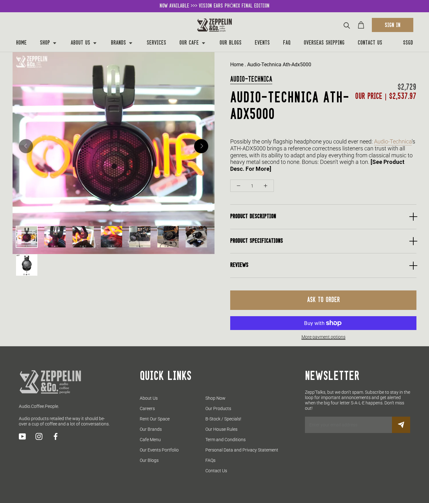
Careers (147, 408)
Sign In (392, 25)
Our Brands (151, 429)
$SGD (408, 43)
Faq (287, 43)
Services (156, 43)
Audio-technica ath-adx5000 (279, 65)
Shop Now (215, 398)
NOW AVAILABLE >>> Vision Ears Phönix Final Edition (214, 5)
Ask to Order (323, 300)
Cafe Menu (150, 439)
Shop (46, 43)
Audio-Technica (251, 79)
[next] (201, 146)
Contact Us (370, 43)
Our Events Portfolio (159, 449)
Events (262, 43)
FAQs (210, 460)
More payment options (323, 336)
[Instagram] (38, 436)
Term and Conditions (225, 439)
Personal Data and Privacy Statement (241, 449)
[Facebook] (55, 436)
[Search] (347, 25)
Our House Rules (221, 429)
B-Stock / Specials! (223, 418)
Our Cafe (190, 43)
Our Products (218, 408)
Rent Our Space (155, 418)
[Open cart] (361, 25)
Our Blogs (231, 43)
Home (21, 43)
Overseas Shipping (324, 43)
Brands (119, 43)
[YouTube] (22, 436)
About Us (81, 43)
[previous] (26, 146)
